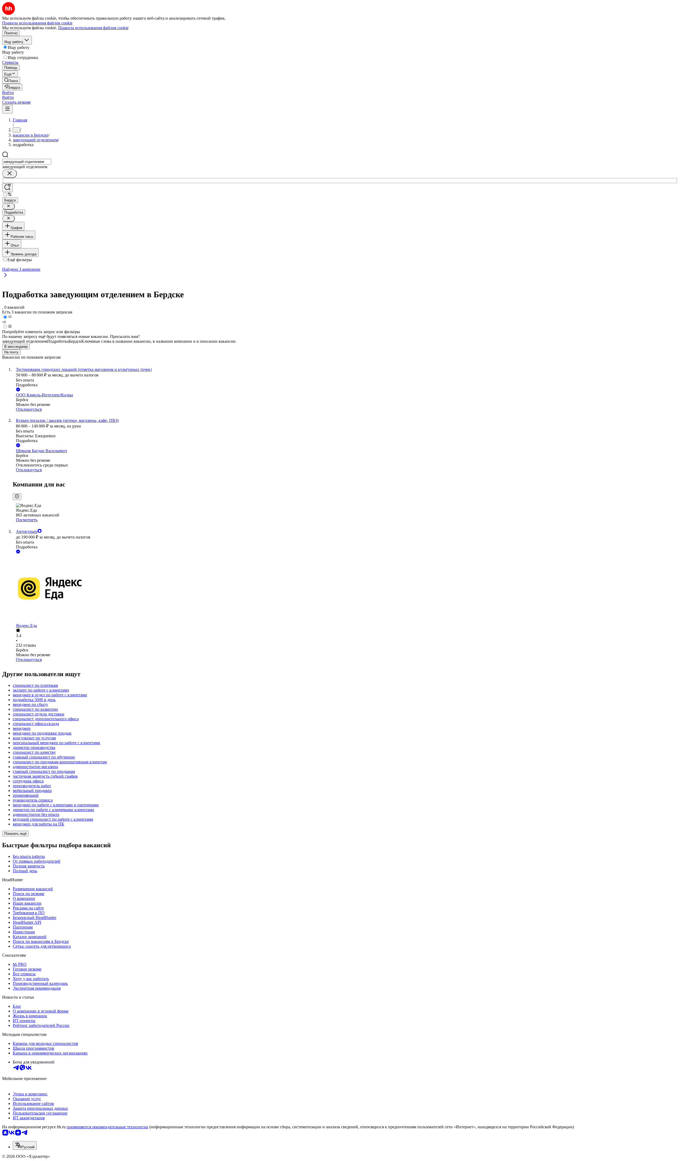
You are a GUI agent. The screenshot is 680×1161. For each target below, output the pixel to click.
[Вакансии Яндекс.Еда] (345, 589)
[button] (8, 92)
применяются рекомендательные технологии (107, 1127)
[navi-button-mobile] (7, 109)
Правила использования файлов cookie (93, 28)
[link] (11, 80)
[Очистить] (9, 173)
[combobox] (26, 161)
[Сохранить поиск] (7, 187)
